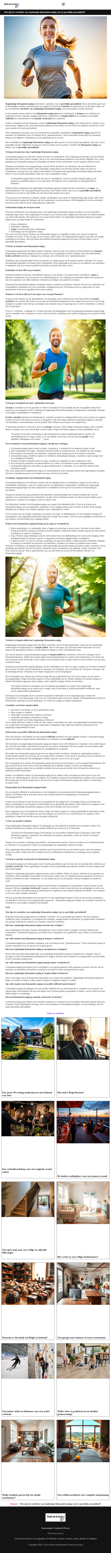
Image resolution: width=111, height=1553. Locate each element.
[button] (63, 4)
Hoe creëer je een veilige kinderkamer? (77, 1256)
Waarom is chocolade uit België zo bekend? (25, 1337)
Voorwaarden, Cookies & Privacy (55, 1528)
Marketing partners (56, 1533)
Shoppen (14, 1504)
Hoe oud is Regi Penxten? (70, 1092)
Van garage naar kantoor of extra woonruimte (81, 1337)
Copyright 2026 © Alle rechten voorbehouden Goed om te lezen (55, 1545)
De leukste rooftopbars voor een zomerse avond (82, 1176)
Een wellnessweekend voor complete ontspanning (83, 1495)
